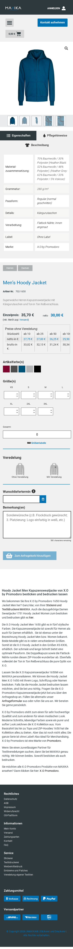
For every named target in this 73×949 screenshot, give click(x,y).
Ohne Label (43, 236)
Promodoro (54, 740)
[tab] (18, 135)
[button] (9, 23)
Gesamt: (7, 427)
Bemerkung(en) (14, 507)
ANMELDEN (53, 8)
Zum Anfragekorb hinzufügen (33, 555)
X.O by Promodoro (48, 246)
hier (31, 617)
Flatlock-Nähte (45, 222)
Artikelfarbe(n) (13, 362)
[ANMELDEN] (64, 8)
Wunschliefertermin (17, 491)
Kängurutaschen (47, 212)
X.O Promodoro (49, 770)
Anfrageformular (12, 701)
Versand (23, 319)
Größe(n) (9, 381)
